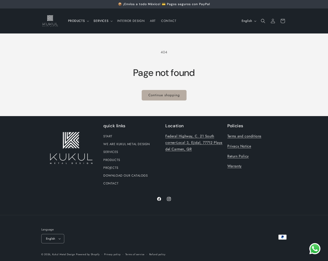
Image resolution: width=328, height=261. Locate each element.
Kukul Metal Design (63, 254)
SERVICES (110, 152)
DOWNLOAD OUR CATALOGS (125, 175)
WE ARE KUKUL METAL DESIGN (126, 144)
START (107, 136)
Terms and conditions (244, 136)
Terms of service (135, 254)
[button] (78, 20)
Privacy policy (112, 254)
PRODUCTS (111, 160)
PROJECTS (110, 167)
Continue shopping (164, 95)
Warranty (234, 166)
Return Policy (238, 156)
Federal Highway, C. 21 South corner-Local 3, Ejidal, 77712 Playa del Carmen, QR (193, 143)
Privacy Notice (239, 146)
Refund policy (157, 254)
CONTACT (110, 183)
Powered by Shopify (88, 254)
